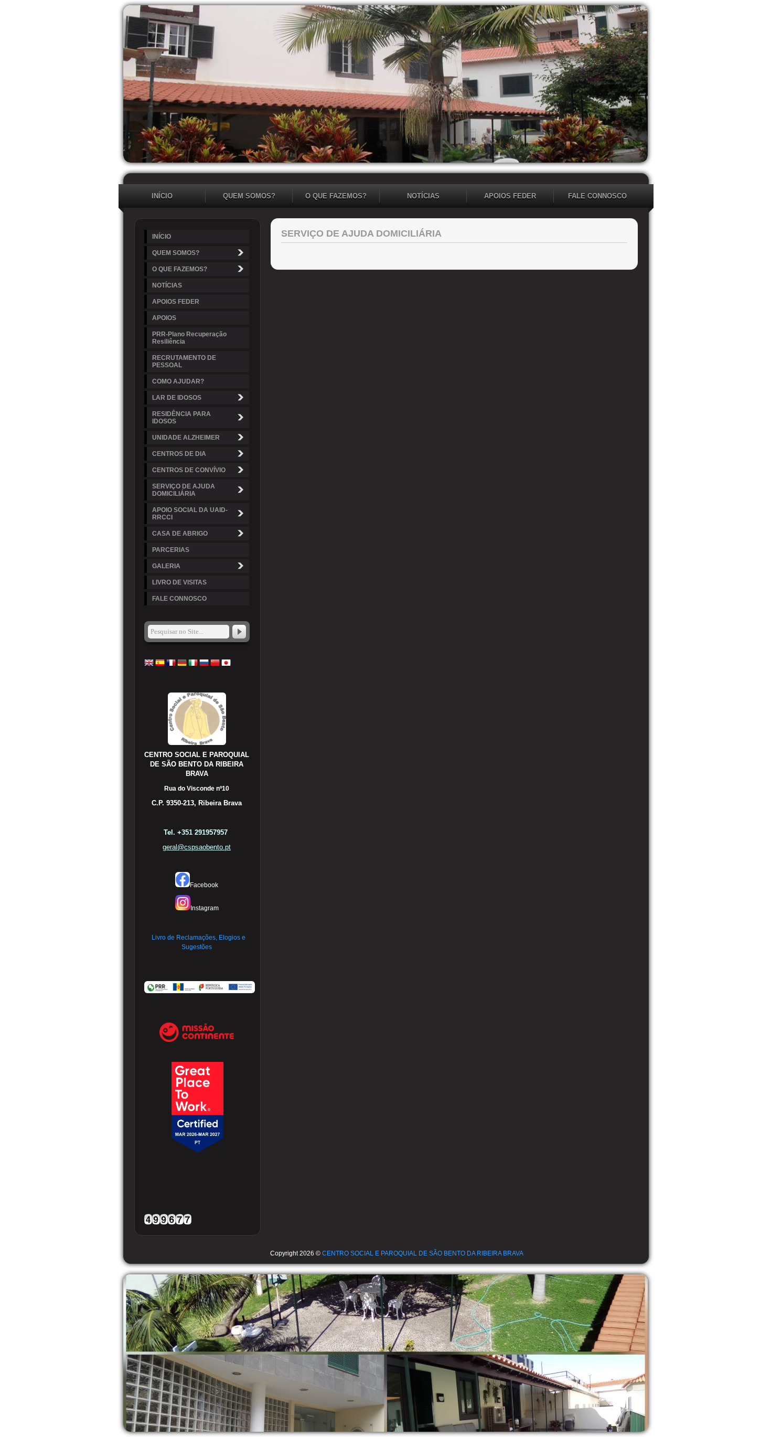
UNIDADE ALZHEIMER (186, 437)
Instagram (204, 908)
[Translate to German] (182, 665)
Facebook (204, 885)
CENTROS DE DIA (179, 453)
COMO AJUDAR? (178, 381)
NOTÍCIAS (423, 196)
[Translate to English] (149, 665)
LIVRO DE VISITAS (179, 582)
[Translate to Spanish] (160, 665)
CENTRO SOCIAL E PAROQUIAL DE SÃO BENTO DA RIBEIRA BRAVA (422, 1253)
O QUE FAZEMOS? (336, 196)
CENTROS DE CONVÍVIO (189, 470)
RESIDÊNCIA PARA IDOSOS (181, 417)
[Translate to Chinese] (215, 665)
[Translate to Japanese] (226, 665)
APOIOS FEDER (510, 196)
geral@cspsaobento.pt (197, 847)
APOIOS (164, 318)
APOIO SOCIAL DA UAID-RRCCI (190, 513)
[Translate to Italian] (193, 665)
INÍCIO (162, 196)
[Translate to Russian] (204, 665)
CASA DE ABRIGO (180, 533)
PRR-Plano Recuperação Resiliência (189, 338)
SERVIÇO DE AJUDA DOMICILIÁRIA (183, 490)
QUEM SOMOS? (249, 196)
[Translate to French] (171, 665)
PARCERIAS (170, 549)
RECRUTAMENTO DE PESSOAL (184, 361)
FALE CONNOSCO (597, 196)
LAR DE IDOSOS (176, 397)
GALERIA (166, 566)
